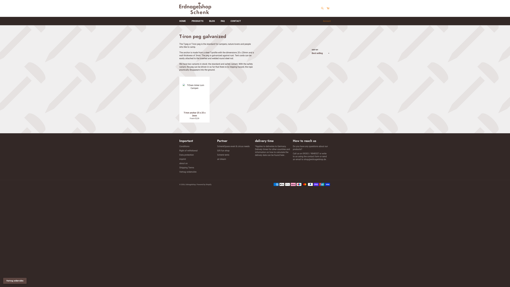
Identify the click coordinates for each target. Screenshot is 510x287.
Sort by (315, 50)
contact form (313, 156)
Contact (236, 21)
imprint (182, 159)
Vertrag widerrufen (188, 172)
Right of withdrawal (188, 150)
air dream (221, 159)
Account (327, 21)
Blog (212, 21)
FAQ (223, 21)
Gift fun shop (223, 150)
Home (182, 21)
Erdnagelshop (191, 184)
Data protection (186, 155)
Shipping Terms (186, 167)
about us (183, 163)
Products (197, 21)
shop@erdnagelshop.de (315, 159)
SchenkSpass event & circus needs (233, 146)
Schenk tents (223, 155)
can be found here (275, 155)
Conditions (184, 146)
